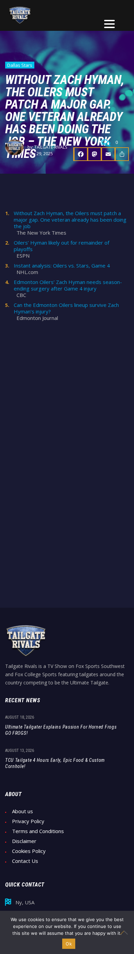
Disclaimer (24, 841)
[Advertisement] (67, 395)
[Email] (108, 154)
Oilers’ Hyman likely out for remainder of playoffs (61, 245)
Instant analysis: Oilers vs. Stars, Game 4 (62, 265)
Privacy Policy (28, 821)
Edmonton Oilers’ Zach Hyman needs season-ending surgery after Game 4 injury (68, 285)
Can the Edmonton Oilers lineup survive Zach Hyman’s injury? (66, 308)
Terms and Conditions (38, 831)
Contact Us (25, 861)
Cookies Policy (29, 851)
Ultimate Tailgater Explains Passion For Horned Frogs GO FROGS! (60, 730)
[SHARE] (122, 154)
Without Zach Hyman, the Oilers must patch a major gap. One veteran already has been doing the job (70, 220)
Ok (69, 943)
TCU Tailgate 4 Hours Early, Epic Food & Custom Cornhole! (55, 763)
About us (22, 811)
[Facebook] (80, 154)
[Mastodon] (94, 154)
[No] (125, 932)
